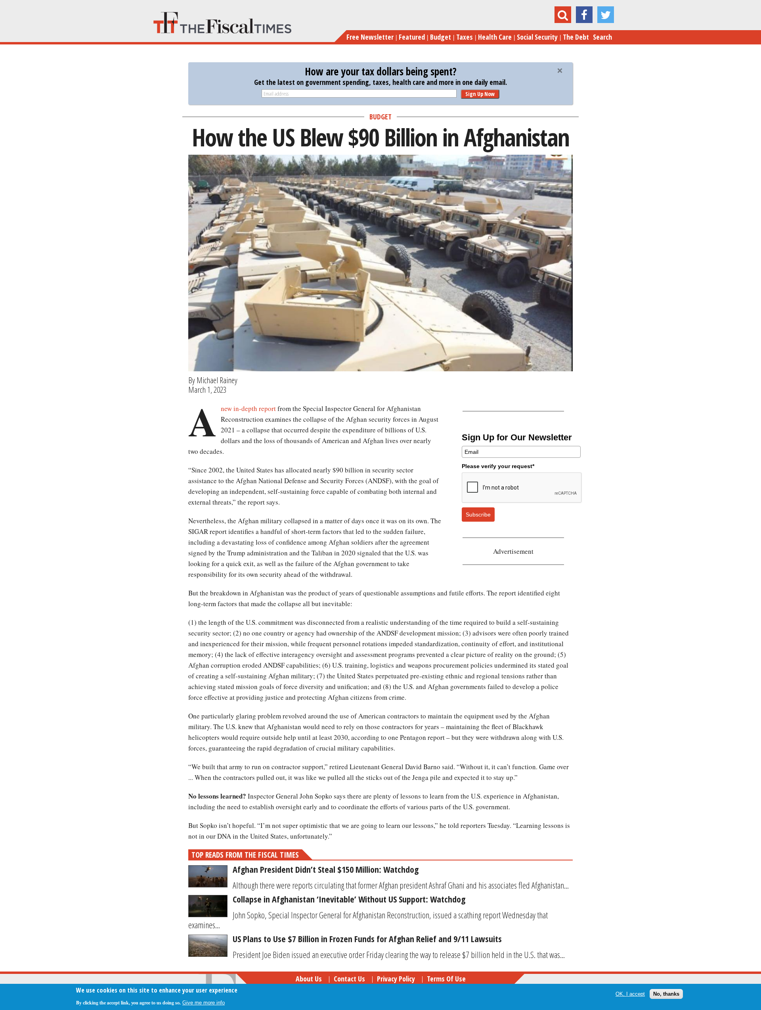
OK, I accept (630, 994)
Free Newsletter (370, 37)
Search (602, 37)
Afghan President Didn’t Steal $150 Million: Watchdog (326, 869)
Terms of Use (446, 978)
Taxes (464, 37)
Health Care (495, 37)
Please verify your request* (498, 466)
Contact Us (349, 978)
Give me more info (203, 1003)
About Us (309, 978)
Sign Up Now (480, 94)
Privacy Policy (396, 978)
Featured (412, 37)
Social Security (537, 37)
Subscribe (478, 514)
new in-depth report (248, 408)
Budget (440, 37)
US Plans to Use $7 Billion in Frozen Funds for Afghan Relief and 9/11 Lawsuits (367, 939)
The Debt (576, 37)
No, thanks (666, 994)
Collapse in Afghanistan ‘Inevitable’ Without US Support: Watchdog (349, 899)
